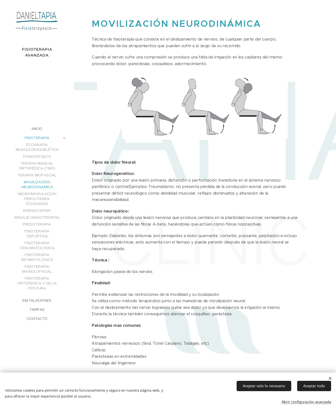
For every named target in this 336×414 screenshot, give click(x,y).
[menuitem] (36, 128)
